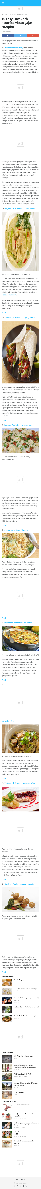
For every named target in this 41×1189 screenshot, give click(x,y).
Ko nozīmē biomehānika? (22, 1105)
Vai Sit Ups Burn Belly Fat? (22, 1074)
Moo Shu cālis (8, 721)
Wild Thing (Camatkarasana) (23, 1056)
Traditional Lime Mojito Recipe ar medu (26, 1007)
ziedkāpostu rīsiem (9, 295)
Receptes (4, 14)
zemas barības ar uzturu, (14, 48)
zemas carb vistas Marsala (16, 530)
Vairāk (4, 313)
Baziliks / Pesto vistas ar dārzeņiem (20, 884)
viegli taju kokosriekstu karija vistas (19, 208)
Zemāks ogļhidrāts (21, 14)
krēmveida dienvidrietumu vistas (18, 623)
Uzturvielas (12, 14)
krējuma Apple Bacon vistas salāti (19, 425)
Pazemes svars (19, 1092)
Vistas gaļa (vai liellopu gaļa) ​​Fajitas (19, 317)
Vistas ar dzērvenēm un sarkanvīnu (19, 783)
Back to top (20, 1179)
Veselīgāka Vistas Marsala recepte (25, 1016)
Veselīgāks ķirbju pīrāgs (21, 980)
